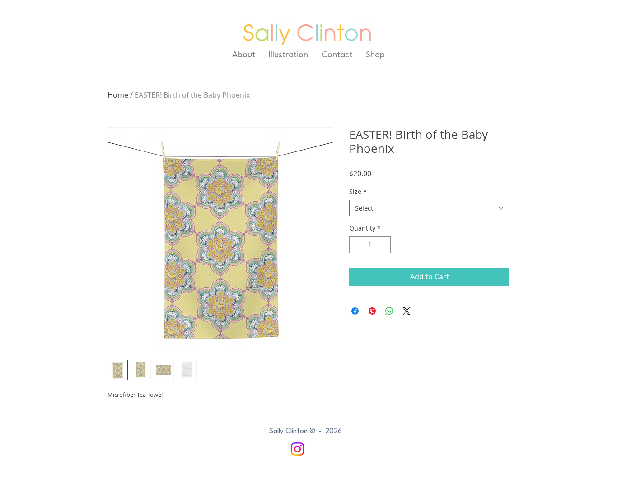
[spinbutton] (370, 245)
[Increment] (383, 245)
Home (118, 95)
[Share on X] (406, 311)
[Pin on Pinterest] (372, 311)
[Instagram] (297, 449)
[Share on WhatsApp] (389, 311)
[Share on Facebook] (355, 311)
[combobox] (429, 208)
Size (358, 192)
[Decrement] (356, 245)
